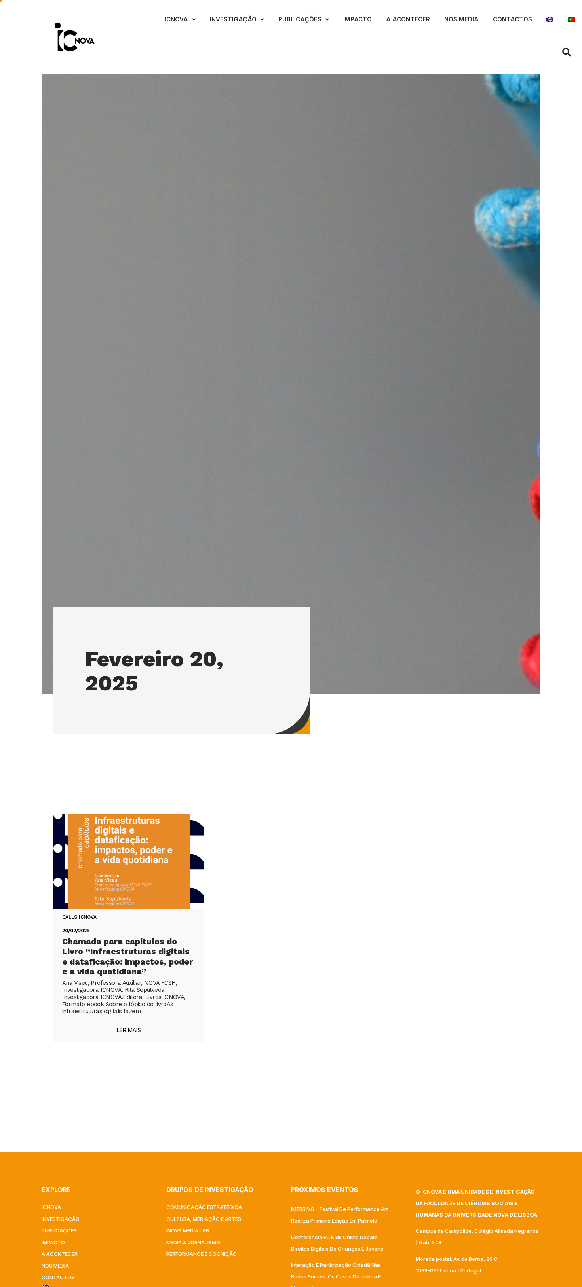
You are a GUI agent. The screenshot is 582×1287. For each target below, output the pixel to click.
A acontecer (408, 19)
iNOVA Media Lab (187, 1230)
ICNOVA (176, 19)
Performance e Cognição (201, 1254)
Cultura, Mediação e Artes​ (203, 1219)
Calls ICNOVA (79, 917)
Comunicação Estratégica (204, 1207)
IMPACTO (357, 19)
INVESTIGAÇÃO (233, 19)
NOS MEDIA (461, 19)
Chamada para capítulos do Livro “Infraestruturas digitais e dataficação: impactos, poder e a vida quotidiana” (127, 956)
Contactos (512, 19)
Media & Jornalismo (193, 1242)
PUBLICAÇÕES (299, 19)
